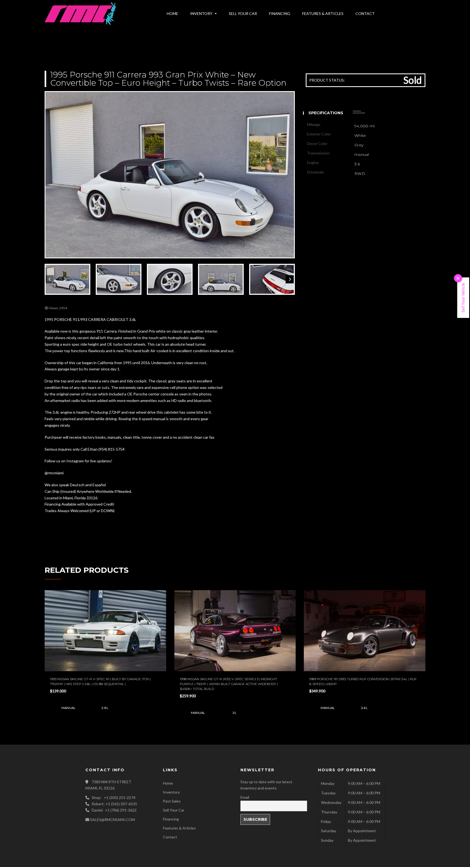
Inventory (171, 792)
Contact (170, 837)
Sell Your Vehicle (462, 297)
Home (168, 783)
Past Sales (172, 801)
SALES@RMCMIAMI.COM (112, 819)
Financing (171, 819)
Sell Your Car (173, 810)
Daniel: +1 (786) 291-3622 (114, 810)
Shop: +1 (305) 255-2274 (113, 797)
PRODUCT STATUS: (327, 80)
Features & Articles (179, 828)
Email (244, 797)
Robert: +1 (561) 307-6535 (114, 803)
